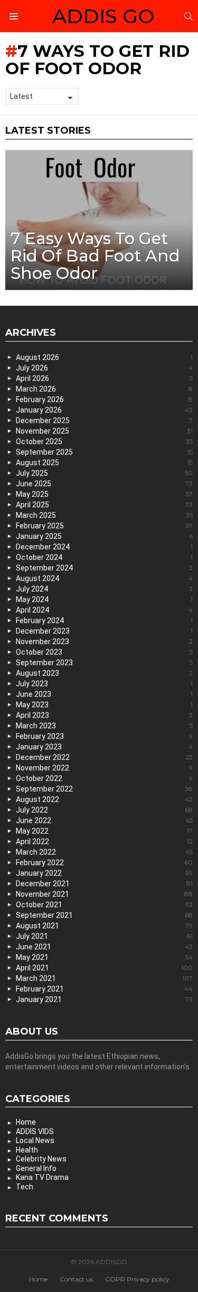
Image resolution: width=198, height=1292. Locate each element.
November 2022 (104, 768)
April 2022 (104, 841)
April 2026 (104, 378)
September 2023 (104, 662)
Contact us (76, 1279)
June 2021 (104, 947)
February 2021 (104, 989)
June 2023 (104, 694)
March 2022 (104, 852)
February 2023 (104, 736)
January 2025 (104, 536)
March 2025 (104, 515)
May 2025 (104, 494)
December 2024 (104, 547)
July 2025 (104, 473)
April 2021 (104, 968)
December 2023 (104, 631)
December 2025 (104, 420)
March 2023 (104, 726)
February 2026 (104, 399)
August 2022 (104, 799)
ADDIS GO (103, 16)
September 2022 (104, 789)
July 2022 (104, 810)
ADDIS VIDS (35, 1131)
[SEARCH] (188, 16)
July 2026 (104, 368)
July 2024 (104, 589)
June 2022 (104, 820)
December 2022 (104, 757)
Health (27, 1150)
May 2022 (104, 831)
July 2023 (104, 683)
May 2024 (104, 599)
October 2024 (104, 557)
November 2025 (104, 431)
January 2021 (104, 999)
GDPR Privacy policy (137, 1279)
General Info (36, 1168)
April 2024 (104, 610)
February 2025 (104, 526)
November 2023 (104, 641)
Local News (35, 1140)
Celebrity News (41, 1159)
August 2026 (104, 357)
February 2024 (104, 620)
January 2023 (104, 747)
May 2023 (104, 704)
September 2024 (104, 568)
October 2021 (104, 904)
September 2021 (104, 915)
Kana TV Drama (42, 1177)
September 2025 (104, 452)
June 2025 (104, 483)
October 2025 (104, 441)
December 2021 (104, 883)
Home (26, 1122)
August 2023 (104, 673)
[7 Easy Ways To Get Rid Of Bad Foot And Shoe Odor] (99, 220)
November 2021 (104, 894)
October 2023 (104, 652)
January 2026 (104, 410)
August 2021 (104, 926)
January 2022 (104, 873)
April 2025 (104, 504)
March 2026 (104, 389)
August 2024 (104, 578)
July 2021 (104, 936)
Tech (24, 1187)
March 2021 (104, 978)
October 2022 (104, 778)
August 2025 (104, 462)
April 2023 (104, 715)
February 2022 (104, 862)
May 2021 (104, 957)
